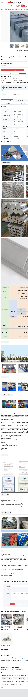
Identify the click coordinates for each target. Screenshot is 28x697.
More (2, 687)
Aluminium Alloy (19, 9)
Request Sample (22, 73)
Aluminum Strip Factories (20, 675)
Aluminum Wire (16, 663)
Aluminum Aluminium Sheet (18, 678)
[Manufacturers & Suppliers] (14, 2)
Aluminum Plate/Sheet (17, 660)
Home (2, 9)
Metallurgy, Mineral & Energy (10, 9)
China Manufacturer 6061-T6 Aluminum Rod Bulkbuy (13, 684)
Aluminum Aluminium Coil (7, 681)
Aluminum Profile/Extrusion (6, 660)
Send (12, 604)
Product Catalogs (19, 658)
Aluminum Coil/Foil (5, 663)
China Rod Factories (6, 678)
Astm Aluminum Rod (19, 681)
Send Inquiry (13, 70)
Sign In (3, 94)
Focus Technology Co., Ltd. (16, 691)
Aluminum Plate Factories (7, 675)
